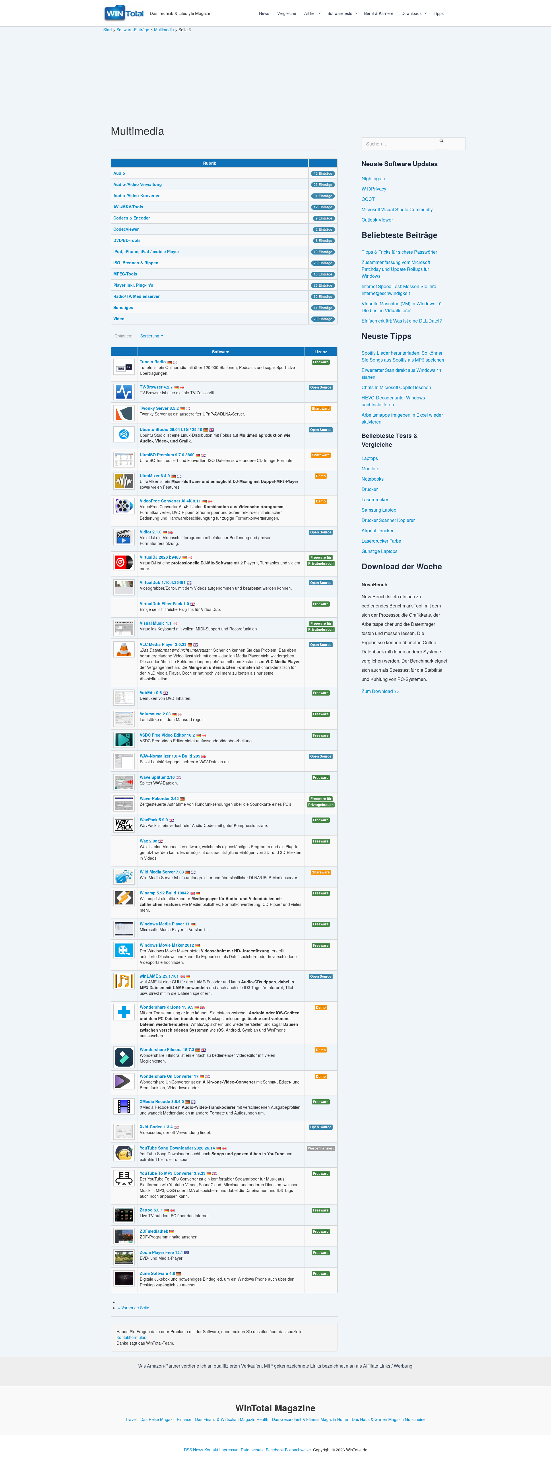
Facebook (275, 1450)
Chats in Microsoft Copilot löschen (396, 387)
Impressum (229, 1450)
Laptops (370, 458)
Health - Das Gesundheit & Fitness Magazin (296, 1419)
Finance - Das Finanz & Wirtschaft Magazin (216, 1419)
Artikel (309, 13)
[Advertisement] (275, 76)
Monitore (370, 468)
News (264, 13)
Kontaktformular (131, 1337)
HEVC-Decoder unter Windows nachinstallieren (393, 401)
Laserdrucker (375, 499)
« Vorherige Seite (133, 1307)
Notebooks (373, 478)
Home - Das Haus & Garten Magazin (370, 1419)
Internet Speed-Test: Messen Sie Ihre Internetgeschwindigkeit (399, 289)
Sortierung (150, 336)
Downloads (411, 13)
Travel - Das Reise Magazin (150, 1419)
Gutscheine (415, 1419)
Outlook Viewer (377, 219)
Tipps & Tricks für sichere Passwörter (399, 251)
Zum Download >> (380, 691)
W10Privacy (374, 188)
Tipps (439, 13)
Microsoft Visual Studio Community (397, 209)
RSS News (193, 1450)
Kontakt (211, 1450)
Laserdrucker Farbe (381, 540)
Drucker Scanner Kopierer (388, 520)
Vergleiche (286, 13)
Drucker (370, 489)
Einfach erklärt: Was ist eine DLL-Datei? (402, 320)
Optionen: (123, 336)
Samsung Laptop (379, 509)
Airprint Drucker (377, 530)
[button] (317, 13)
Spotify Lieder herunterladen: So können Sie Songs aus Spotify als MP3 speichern (404, 356)
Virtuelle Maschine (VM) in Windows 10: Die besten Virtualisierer (402, 307)
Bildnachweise (298, 1450)
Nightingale (373, 178)
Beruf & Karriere (378, 13)
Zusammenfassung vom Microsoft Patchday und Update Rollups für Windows (396, 269)
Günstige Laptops (379, 551)
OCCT (368, 199)
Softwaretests (339, 13)
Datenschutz (252, 1450)
